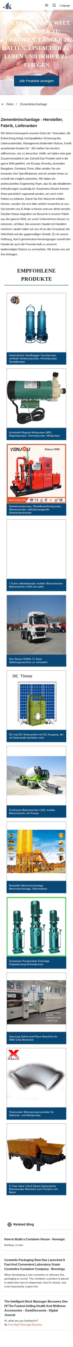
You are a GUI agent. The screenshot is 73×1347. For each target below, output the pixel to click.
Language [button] (65, 5)
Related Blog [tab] (23, 1224)
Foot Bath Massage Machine (25, 1324)
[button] (46, 5)
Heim (9, 104)
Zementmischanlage (33, 104)
